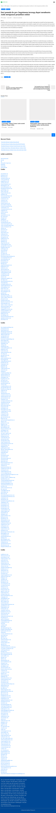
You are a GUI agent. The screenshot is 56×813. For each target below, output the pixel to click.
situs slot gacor (4, 785)
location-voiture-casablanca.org (8, 477)
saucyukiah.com (4, 173)
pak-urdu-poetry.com (5, 417)
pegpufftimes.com (5, 181)
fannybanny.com (4, 518)
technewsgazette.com (6, 244)
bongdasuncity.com (5, 378)
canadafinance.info (5, 273)
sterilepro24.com (4, 470)
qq (1, 161)
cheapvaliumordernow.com (7, 484)
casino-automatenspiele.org (7, 225)
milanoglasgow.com (5, 287)
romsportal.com (4, 542)
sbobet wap (8, 783)
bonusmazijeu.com (5, 503)
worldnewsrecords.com (6, 468)
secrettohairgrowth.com (6, 257)
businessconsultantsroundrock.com (9, 766)
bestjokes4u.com (4, 362)
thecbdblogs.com (4, 315)
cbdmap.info (3, 345)
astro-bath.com (4, 635)
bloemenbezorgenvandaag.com (8, 256)
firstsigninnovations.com (6, 188)
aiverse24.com (4, 757)
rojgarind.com (4, 390)
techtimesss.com (4, 198)
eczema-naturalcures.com (6, 633)
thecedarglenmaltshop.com (7, 327)
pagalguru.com (4, 722)
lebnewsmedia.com (5, 613)
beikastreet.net (4, 175)
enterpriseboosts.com (5, 222)
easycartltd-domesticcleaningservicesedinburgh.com (13, 773)
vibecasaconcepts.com (6, 458)
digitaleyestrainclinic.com (7, 301)
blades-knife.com (5, 431)
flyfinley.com (4, 356)
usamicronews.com (5, 529)
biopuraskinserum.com (6, 271)
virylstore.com (4, 200)
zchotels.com (4, 728)
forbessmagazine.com (5, 689)
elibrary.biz (3, 632)
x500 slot (20, 781)
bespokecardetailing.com (6, 629)
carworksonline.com (5, 197)
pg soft (16, 783)
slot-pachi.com (4, 380)
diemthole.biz (4, 240)
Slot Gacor (8, 9)
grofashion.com (4, 530)
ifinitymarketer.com (5, 520)
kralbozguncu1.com (5, 708)
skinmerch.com (4, 586)
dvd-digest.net (4, 279)
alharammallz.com (5, 660)
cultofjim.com (4, 579)
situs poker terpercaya (6, 163)
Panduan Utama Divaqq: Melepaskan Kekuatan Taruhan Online (13, 148)
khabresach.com (4, 313)
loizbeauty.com (4, 234)
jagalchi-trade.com (5, 591)
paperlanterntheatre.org (6, 653)
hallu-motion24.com (5, 290)
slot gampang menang (6, 804)
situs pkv (25, 779)
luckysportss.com (5, 526)
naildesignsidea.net (5, 650)
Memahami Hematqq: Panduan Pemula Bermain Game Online (13, 146)
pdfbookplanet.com (5, 425)
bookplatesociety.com (6, 611)
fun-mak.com (4, 489)
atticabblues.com (4, 666)
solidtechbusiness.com (6, 471)
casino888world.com (5, 490)
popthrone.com (4, 349)
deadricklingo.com (5, 445)
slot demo (16, 795)
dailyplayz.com (4, 514)
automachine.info (5, 439)
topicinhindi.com (5, 330)
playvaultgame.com (5, 539)
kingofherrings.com (5, 247)
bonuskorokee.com (5, 506)
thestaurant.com (4, 499)
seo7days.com (4, 253)
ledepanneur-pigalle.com (6, 278)
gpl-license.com (4, 692)
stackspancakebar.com (6, 284)
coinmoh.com (4, 670)
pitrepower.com (4, 299)
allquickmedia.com (5, 243)
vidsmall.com (4, 465)
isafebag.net (3, 219)
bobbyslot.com (4, 367)
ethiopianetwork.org (5, 402)
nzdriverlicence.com (5, 720)
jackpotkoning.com (5, 521)
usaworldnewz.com (5, 557)
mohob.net (3, 371)
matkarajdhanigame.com (6, 347)
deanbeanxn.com (4, 346)
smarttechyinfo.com (5, 374)
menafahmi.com (4, 714)
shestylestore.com (5, 545)
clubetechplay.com (5, 511)
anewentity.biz (4, 250)
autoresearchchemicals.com (7, 316)
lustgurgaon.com (4, 364)
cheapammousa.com (5, 645)
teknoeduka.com (4, 732)
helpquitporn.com (5, 698)
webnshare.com (4, 399)
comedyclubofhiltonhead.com (7, 480)
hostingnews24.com (5, 701)
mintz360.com (4, 370)
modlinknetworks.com (6, 523)
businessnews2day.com (6, 467)
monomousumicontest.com (7, 443)
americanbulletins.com (6, 661)
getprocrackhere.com (5, 515)
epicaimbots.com (4, 681)
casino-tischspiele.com (6, 226)
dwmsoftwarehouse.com (6, 678)
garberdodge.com (5, 190)
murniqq (7, 799)
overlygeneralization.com (6, 400)
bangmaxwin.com (5, 266)
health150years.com (5, 203)
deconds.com (4, 772)
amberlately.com (4, 570)
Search (53, 135)
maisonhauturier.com (5, 711)
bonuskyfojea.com (5, 505)
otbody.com (3, 228)
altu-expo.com (4, 638)
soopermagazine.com (5, 741)
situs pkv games (14, 781)
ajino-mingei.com (5, 601)
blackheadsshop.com (5, 476)
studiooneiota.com (5, 434)
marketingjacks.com (5, 307)
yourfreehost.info (5, 602)
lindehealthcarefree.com (6, 333)
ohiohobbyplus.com (5, 598)
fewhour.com (4, 392)
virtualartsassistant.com (6, 481)
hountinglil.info (4, 359)
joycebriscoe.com (5, 572)
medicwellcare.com (5, 464)
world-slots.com (4, 350)
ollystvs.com (3, 421)
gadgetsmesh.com (5, 403)
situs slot (18, 785)
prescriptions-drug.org (6, 204)
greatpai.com (4, 651)
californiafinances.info (6, 272)
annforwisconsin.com (5, 576)
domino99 (6, 779)
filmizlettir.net (4, 176)
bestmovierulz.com (5, 589)
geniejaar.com (4, 365)
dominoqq (3, 166)
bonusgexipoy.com (5, 508)
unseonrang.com (4, 415)
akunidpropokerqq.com (6, 628)
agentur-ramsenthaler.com (7, 449)
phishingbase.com (5, 533)
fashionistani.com (5, 685)
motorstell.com (4, 201)
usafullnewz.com (4, 554)
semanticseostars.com (6, 395)
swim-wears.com (4, 191)
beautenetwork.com (5, 761)
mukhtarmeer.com (5, 716)
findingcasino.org (5, 436)
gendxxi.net (3, 453)
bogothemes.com (4, 600)
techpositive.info (4, 414)
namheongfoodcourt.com (6, 285)
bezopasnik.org (4, 262)
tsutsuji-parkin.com (5, 642)
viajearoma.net (4, 641)
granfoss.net (3, 293)
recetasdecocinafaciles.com (7, 648)
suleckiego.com (4, 319)
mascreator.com (4, 713)
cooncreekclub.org (5, 179)
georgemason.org (5, 328)
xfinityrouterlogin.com (6, 306)
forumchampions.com (6, 184)
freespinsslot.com (5, 381)
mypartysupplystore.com (6, 575)
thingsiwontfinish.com (6, 546)
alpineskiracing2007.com (6, 296)
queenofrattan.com (5, 427)
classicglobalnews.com (6, 767)
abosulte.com (4, 756)
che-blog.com (4, 353)
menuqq (2, 799)
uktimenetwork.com (5, 555)
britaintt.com (4, 770)
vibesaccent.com (4, 566)
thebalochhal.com (5, 563)
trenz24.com (3, 231)
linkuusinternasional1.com (7, 616)
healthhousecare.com (5, 695)
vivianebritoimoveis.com (6, 209)
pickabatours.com (5, 337)
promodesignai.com (5, 751)
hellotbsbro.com (4, 408)
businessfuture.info (5, 342)
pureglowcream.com (5, 254)
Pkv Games (3, 9)
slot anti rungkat (12, 785)
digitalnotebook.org (5, 375)
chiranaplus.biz (4, 282)
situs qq (14, 792)
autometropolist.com (5, 667)
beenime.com (4, 486)
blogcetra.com (4, 418)
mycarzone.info (4, 456)
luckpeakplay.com (5, 527)
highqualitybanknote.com (6, 700)
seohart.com (3, 748)
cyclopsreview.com (5, 672)
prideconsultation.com (6, 358)
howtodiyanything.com (6, 704)
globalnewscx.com (5, 423)
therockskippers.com (5, 291)
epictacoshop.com (5, 269)
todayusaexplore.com (5, 558)
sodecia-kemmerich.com (6, 487)
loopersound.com (5, 592)
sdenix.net (3, 213)
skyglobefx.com (4, 446)
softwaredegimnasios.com (6, 739)
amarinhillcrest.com (5, 215)
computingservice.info (6, 411)
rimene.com (3, 276)
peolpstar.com (4, 194)
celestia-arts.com (5, 182)
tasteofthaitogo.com (5, 259)
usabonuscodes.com (5, 736)
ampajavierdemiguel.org (6, 567)
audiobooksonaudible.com (6, 760)
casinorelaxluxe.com (5, 509)
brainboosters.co (4, 569)
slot (9, 77)
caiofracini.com (4, 412)
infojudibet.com (4, 343)
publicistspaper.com (5, 753)
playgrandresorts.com (5, 540)
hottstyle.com (4, 703)
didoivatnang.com (5, 675)
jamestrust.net (4, 229)
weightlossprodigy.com (6, 372)
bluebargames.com (5, 185)
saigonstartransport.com (6, 265)
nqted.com (3, 719)
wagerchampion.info (5, 442)
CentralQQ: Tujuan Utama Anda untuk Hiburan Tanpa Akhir (13, 124)
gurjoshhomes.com (5, 605)
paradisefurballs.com (5, 383)
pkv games (6, 77)
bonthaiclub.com (4, 608)
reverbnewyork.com (5, 585)
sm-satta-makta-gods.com (6, 738)
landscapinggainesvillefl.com (7, 710)
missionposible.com (5, 303)
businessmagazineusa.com (7, 462)
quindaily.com (4, 754)
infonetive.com (4, 268)
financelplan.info (4, 340)
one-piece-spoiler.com (6, 433)
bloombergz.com (4, 220)
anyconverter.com (5, 235)
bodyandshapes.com (5, 764)
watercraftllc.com (5, 655)
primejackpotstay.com (6, 536)
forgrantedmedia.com (5, 193)
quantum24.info (4, 459)
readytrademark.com (5, 744)
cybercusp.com (4, 769)
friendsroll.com (4, 617)
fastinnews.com (4, 517)
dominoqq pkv (4, 167)
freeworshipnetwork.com (6, 654)
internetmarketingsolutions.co (8, 420)
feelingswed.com (4, 686)
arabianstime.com (5, 664)
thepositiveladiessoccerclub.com (8, 647)
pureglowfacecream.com (6, 246)
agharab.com (3, 644)
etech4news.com (4, 682)
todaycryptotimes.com (6, 735)
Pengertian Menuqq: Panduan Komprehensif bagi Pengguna (13, 144)
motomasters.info (5, 455)
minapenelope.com (5, 594)
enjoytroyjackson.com (6, 679)
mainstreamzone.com (6, 396)
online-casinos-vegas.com (7, 304)
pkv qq (2, 779)
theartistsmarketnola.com (7, 281)
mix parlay (21, 795)
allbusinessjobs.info (5, 334)
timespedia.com (4, 237)
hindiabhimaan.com (5, 312)
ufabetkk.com (4, 241)
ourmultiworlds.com (5, 178)
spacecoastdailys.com (5, 742)
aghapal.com (3, 636)
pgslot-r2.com (4, 725)
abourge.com (4, 657)
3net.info (3, 623)
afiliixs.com (3, 658)
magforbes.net (4, 210)
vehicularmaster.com (5, 564)
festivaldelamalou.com (6, 187)
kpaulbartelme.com (5, 478)
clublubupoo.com (4, 502)
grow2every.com (4, 694)
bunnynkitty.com (4, 260)
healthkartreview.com (6, 697)
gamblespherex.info (5, 448)
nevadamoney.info (5, 275)
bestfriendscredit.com (6, 630)
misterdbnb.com (4, 492)
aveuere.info (3, 384)
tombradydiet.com (5, 607)
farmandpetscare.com (5, 409)
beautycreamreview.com (6, 669)
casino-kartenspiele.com (6, 223)
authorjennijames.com (6, 639)
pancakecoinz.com (5, 355)
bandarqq (3, 164)
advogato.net (4, 218)
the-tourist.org (4, 216)
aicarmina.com (4, 573)
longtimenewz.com (5, 524)
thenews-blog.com (5, 733)
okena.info (3, 626)
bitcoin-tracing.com (5, 763)
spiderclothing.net (5, 619)
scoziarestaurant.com (5, 747)
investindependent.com (6, 707)
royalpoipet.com (4, 498)
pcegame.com (4, 723)
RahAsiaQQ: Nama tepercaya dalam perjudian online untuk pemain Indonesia (40, 125)
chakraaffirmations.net (6, 361)
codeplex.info (4, 625)
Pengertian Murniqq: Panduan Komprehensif (10, 142)
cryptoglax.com (4, 597)
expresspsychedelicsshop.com (7, 683)
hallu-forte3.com (4, 288)
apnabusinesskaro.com (6, 318)
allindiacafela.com (5, 294)
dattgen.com (3, 673)
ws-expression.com (5, 726)
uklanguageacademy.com (6, 331)
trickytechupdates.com (6, 310)
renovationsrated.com (6, 745)
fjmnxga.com (4, 263)
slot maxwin (22, 783)
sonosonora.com (4, 614)
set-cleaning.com (5, 750)
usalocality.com (4, 560)
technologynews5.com (6, 731)
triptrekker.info (4, 452)
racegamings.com (5, 534)
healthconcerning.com (6, 389)
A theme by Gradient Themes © (28, 810)
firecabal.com (4, 688)
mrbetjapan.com (4, 248)
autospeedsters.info (5, 440)
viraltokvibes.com (5, 207)
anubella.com (4, 759)
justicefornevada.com (5, 405)
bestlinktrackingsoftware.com (7, 501)
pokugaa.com (4, 537)
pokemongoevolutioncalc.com (7, 531)
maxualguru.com (4, 377)
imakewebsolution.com (6, 352)
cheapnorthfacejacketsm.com (7, 604)
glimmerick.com (4, 580)
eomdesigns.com (4, 451)
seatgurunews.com (5, 622)
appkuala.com (4, 251)
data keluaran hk (4, 158)
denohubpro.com (4, 430)
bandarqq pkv (13, 779)
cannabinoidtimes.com (6, 386)
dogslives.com (4, 424)
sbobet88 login (13, 797)
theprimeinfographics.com (7, 483)
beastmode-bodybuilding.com (7, 339)
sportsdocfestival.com (6, 543)
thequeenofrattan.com (6, 428)
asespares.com (4, 663)
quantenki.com (4, 461)
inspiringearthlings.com (6, 706)
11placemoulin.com (5, 368)
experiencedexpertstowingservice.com (9, 474)
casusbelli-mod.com (5, 610)
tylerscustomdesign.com (6, 195)
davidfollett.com (4, 582)
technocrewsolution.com (6, 206)
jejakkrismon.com (5, 238)
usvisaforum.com (4, 588)
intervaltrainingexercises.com (7, 495)
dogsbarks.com (4, 676)
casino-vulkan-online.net (6, 297)
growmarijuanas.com (5, 398)
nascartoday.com (4, 717)
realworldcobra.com (5, 437)
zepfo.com (3, 729)
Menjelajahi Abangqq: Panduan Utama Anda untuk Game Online (13, 149)
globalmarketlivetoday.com (7, 691)
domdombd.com (4, 512)
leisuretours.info (4, 406)
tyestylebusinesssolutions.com (8, 496)
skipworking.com (4, 232)
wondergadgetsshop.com (6, 620)
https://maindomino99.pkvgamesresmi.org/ (10, 806)
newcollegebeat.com (5, 583)
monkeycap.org (4, 212)
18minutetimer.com (5, 393)
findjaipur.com (4, 577)
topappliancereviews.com (6, 309)
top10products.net (5, 336)
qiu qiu (2, 160)
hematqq (12, 799)
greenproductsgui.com (6, 387)
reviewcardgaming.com (6, 473)
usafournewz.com (5, 561)
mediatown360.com (5, 300)
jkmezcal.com (4, 493)
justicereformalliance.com (7, 595)
